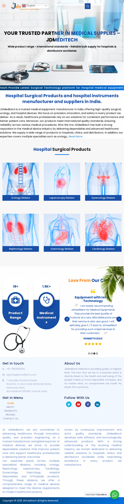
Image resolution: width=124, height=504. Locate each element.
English (30, 5)
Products (10, 410)
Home (10, 403)
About (10, 407)
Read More (76, 136)
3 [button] (94, 358)
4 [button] (97, 358)
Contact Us (10, 418)
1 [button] (89, 358)
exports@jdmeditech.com (21, 374)
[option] (93, 321)
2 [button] (92, 358)
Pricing (10, 414)
